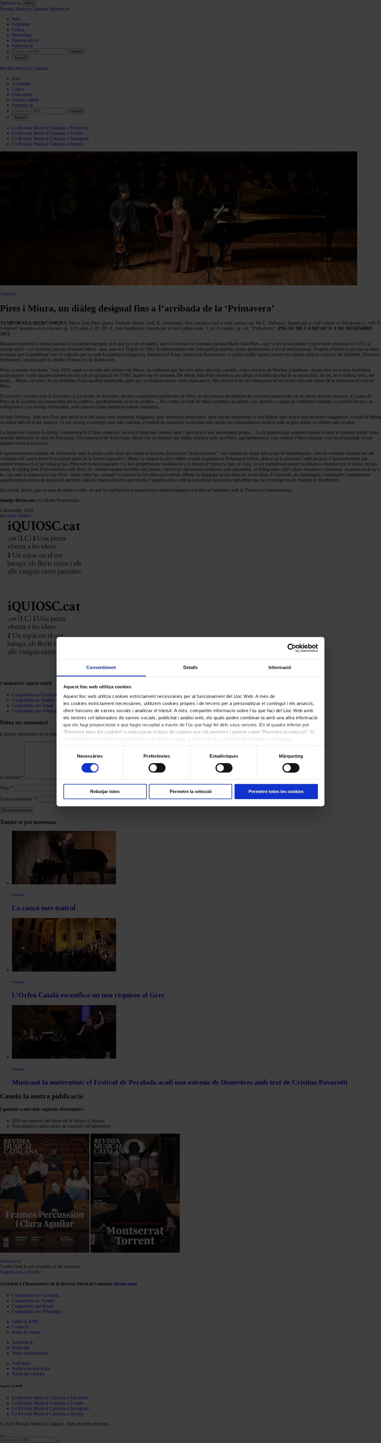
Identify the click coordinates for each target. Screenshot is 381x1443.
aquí (181, 739)
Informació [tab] (279, 667)
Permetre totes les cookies (276, 791)
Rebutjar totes (105, 791)
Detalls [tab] (190, 667)
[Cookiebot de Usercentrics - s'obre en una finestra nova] (292, 647)
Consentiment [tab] (101, 667)
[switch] (157, 768)
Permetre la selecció (191, 791)
